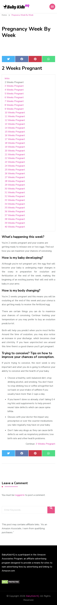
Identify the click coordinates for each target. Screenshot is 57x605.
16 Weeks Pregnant (15, 135)
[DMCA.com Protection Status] (10, 582)
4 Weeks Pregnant (14, 89)
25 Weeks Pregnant (15, 169)
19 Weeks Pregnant (15, 146)
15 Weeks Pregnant (15, 131)
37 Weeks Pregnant (15, 215)
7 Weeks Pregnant (14, 101)
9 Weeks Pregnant (14, 108)
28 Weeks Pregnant (15, 181)
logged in (20, 495)
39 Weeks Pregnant (15, 222)
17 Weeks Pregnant (15, 139)
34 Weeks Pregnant (15, 204)
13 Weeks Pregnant (15, 124)
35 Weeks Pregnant (15, 207)
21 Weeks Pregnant (15, 154)
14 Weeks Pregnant (15, 127)
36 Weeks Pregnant (15, 211)
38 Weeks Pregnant (15, 219)
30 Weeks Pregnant (15, 188)
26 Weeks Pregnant (15, 173)
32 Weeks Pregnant (15, 196)
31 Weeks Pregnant (15, 192)
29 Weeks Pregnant (15, 184)
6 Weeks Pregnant (14, 97)
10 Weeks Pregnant (15, 112)
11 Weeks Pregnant (15, 116)
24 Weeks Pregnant (15, 165)
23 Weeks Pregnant (15, 162)
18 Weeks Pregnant (15, 143)
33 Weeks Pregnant (15, 200)
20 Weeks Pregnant (15, 150)
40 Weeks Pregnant (15, 226)
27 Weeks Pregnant (15, 177)
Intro (7, 78)
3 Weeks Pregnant (14, 85)
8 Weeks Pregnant (14, 105)
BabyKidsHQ (32, 596)
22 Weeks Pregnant (15, 158)
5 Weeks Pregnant (14, 93)
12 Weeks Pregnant (15, 120)
